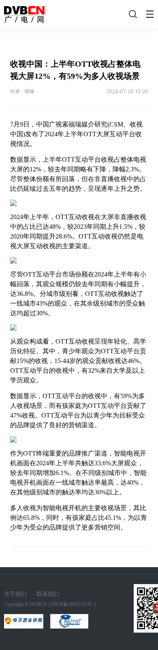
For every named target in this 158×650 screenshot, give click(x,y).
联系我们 (47, 594)
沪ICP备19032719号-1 (73, 604)
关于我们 (15, 594)
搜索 (132, 16)
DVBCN (38, 604)
